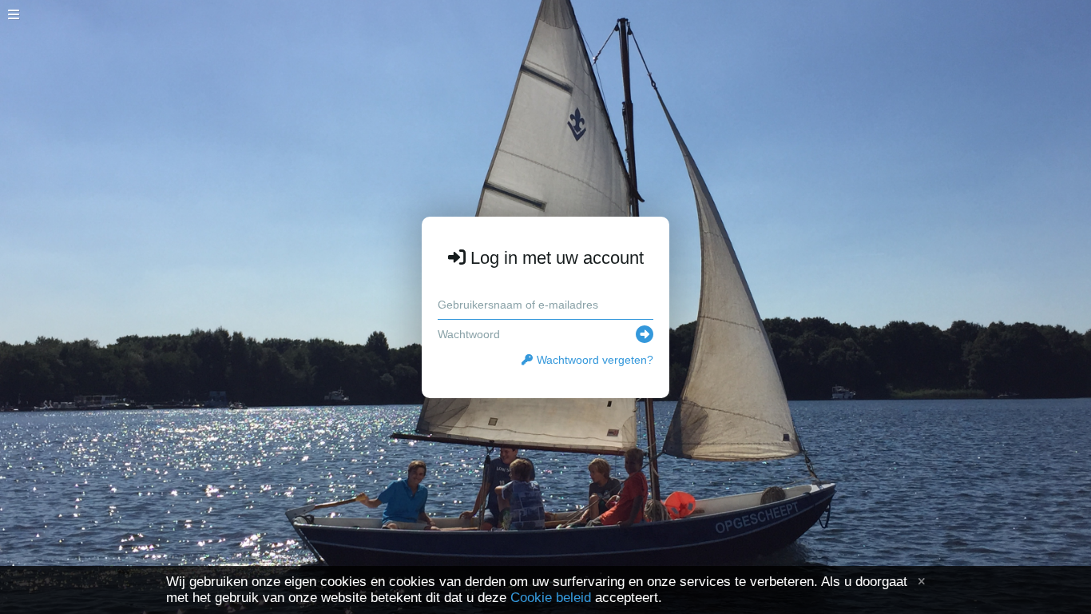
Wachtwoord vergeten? (595, 359)
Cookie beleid (550, 597)
